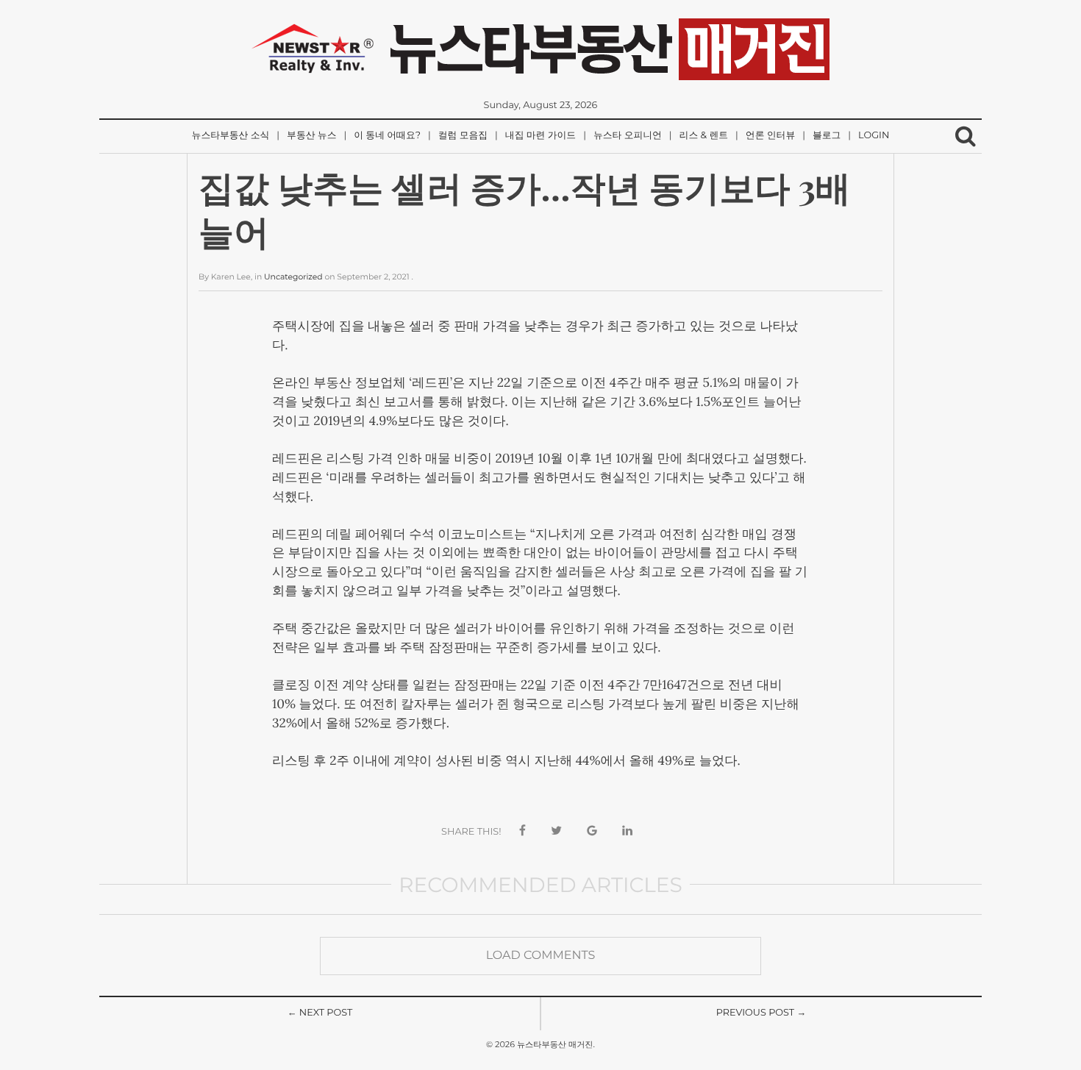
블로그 (827, 135)
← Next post (320, 1013)
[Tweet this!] (556, 831)
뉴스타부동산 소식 (231, 135)
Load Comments (541, 956)
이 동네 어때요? (387, 135)
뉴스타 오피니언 (627, 135)
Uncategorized (293, 277)
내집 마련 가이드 (540, 135)
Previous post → (761, 1013)
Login (873, 135)
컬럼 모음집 (463, 135)
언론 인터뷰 (770, 135)
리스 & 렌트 (703, 135)
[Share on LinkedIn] (627, 831)
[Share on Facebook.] (522, 831)
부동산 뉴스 (311, 135)
